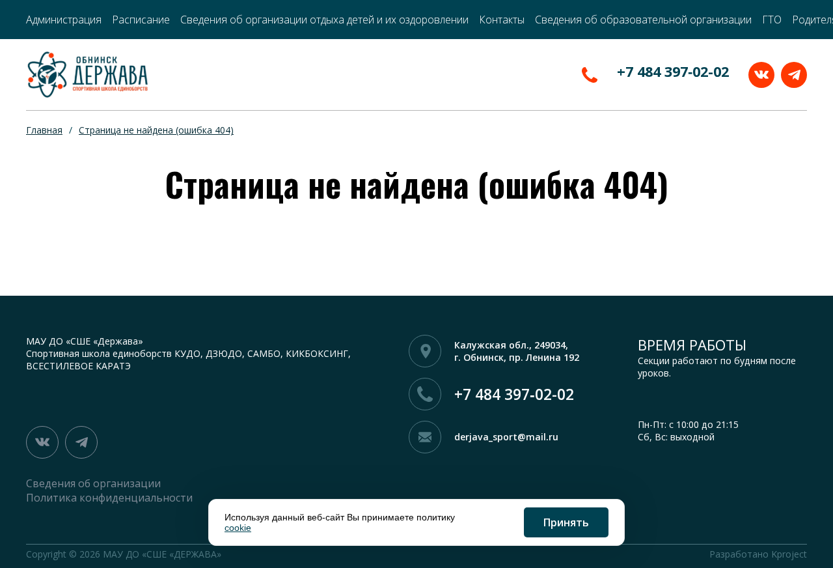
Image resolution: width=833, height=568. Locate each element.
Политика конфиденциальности (109, 497)
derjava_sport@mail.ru (506, 437)
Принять (566, 522)
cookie (238, 527)
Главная (44, 130)
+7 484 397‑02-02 (673, 71)
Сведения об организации (93, 483)
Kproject (789, 554)
